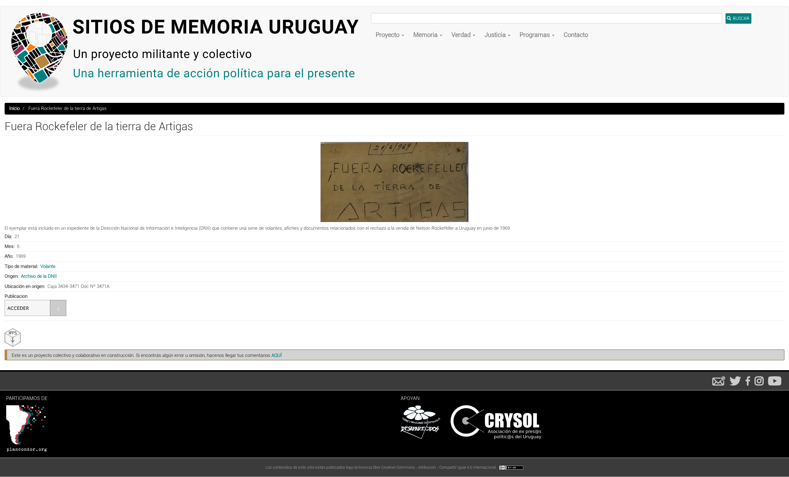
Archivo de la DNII (39, 276)
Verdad (462, 34)
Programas (535, 34)
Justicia (495, 34)
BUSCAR (740, 18)
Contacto (576, 34)
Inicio (14, 108)
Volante (47, 266)
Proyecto (388, 34)
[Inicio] (188, 51)
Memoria (426, 34)
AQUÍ (277, 355)
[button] (394, 182)
